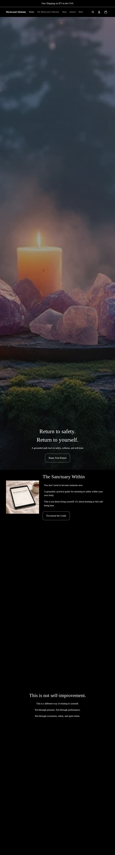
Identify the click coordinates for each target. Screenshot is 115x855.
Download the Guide (56, 515)
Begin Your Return (57, 458)
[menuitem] (81, 12)
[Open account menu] (99, 12)
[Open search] (93, 12)
